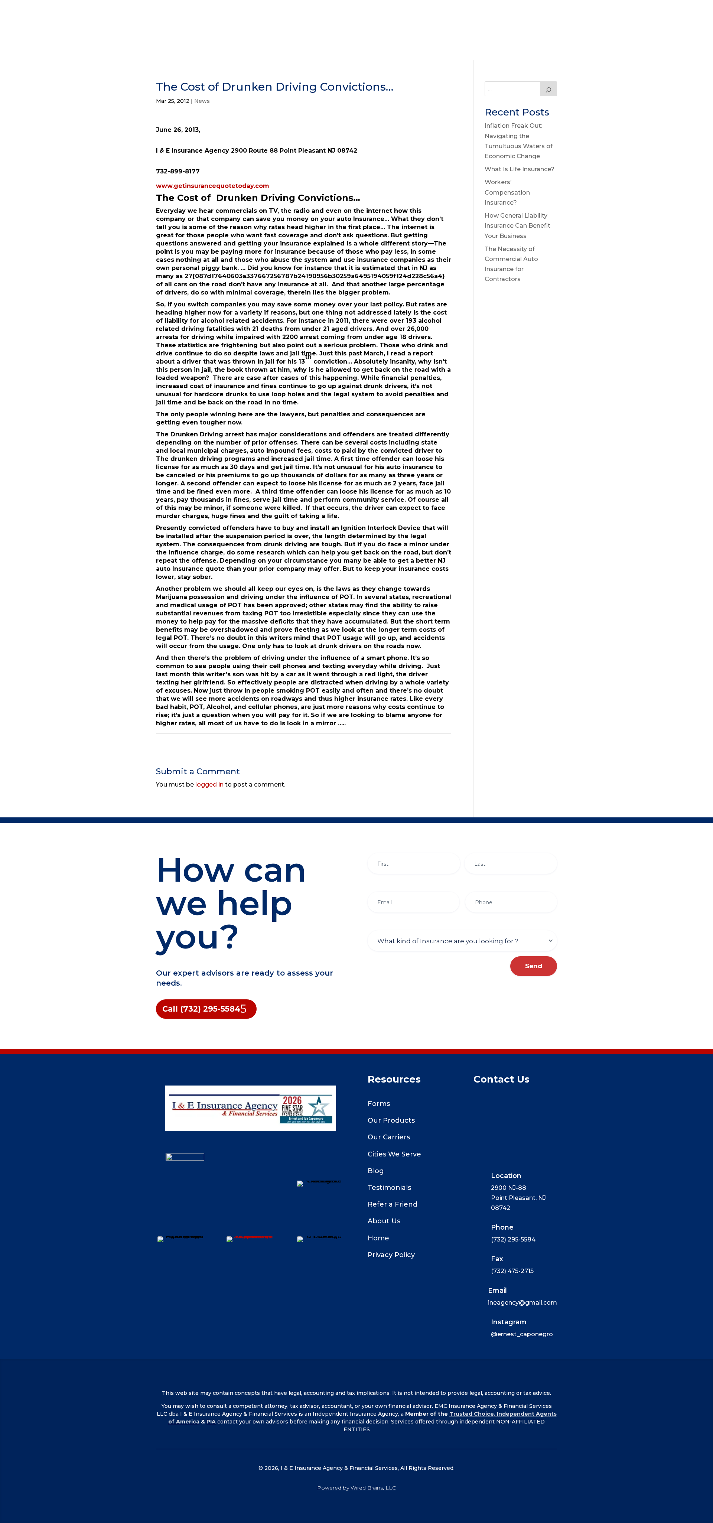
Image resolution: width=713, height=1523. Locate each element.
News (202, 101)
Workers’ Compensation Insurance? (507, 192)
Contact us (474, 41)
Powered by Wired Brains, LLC (356, 1487)
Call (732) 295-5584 (201, 1008)
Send (533, 966)
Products (223, 12)
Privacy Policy (391, 1255)
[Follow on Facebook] (251, 1182)
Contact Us (516, 12)
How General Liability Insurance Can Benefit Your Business (517, 225)
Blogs (367, 12)
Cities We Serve (394, 1154)
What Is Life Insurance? (519, 169)
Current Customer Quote (302, 12)
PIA (211, 1421)
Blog (376, 1171)
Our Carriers (408, 12)
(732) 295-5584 (356, 47)
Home (187, 12)
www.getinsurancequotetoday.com (212, 185)
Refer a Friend (392, 1204)
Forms (379, 1104)
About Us (463, 12)
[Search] (548, 88)
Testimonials (389, 1188)
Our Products (391, 1120)
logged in (209, 784)
